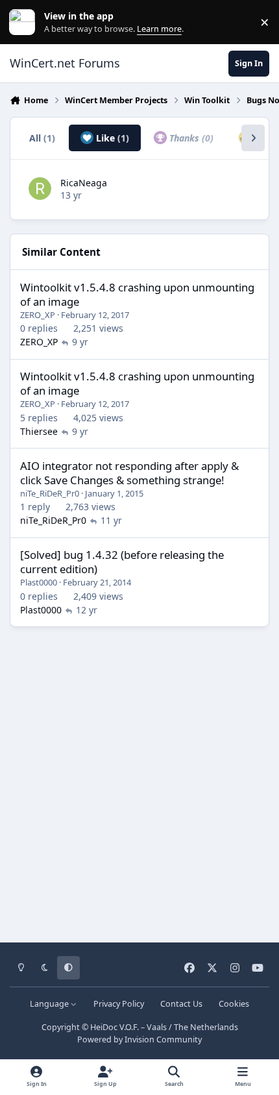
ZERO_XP (37, 315)
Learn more (25, 22)
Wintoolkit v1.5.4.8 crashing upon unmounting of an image (137, 294)
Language (50, 1003)
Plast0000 (38, 582)
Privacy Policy (118, 1003)
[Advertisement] (139, 780)
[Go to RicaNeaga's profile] (40, 188)
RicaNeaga (83, 183)
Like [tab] (111, 138)
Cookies (234, 1003)
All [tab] (42, 138)
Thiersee (39, 431)
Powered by (139, 1039)
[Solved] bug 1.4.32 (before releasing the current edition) (122, 561)
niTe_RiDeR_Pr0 (49, 493)
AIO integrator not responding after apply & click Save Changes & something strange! (129, 472)
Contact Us (181, 1003)
